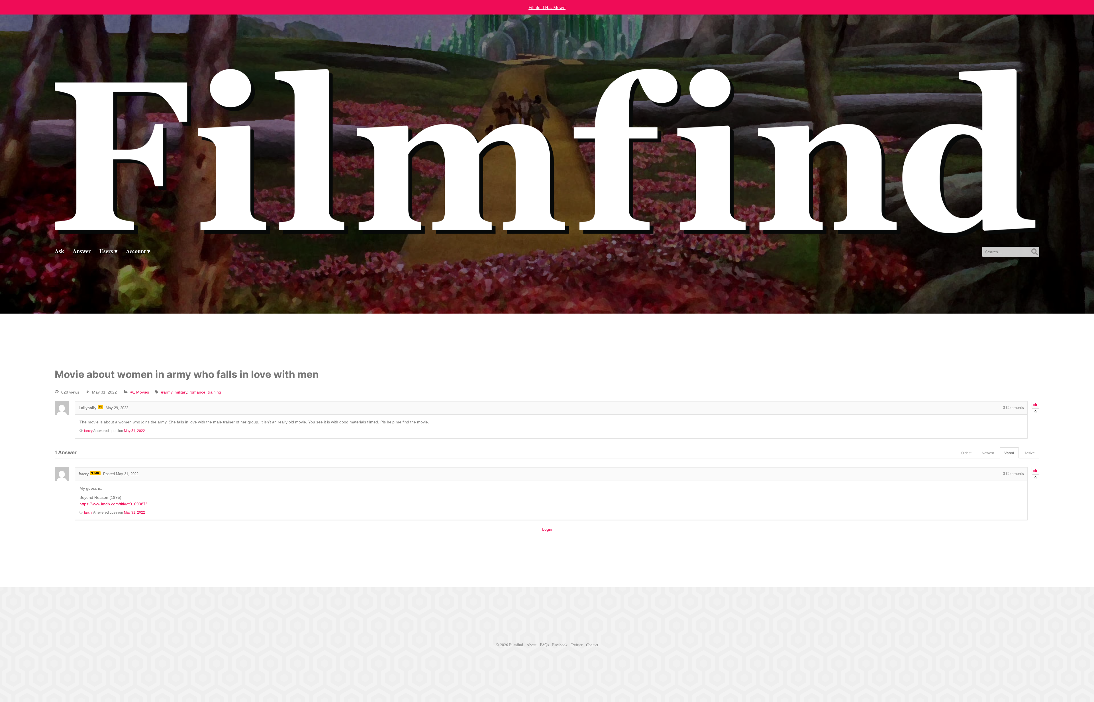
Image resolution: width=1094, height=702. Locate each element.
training (214, 392)
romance (197, 392)
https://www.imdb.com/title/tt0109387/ (113, 504)
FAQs (544, 644)
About (531, 644)
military (181, 392)
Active (1029, 453)
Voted (1009, 453)
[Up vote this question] (1035, 405)
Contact (592, 644)
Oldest (966, 453)
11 (100, 407)
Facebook (560, 644)
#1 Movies (139, 392)
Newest (988, 453)
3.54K (95, 473)
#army (166, 392)
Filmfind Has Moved (547, 7)
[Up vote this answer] (1035, 471)
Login (547, 529)
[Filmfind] (547, 232)
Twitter (577, 644)
